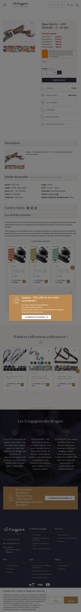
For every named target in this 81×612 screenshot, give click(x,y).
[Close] (70, 292)
